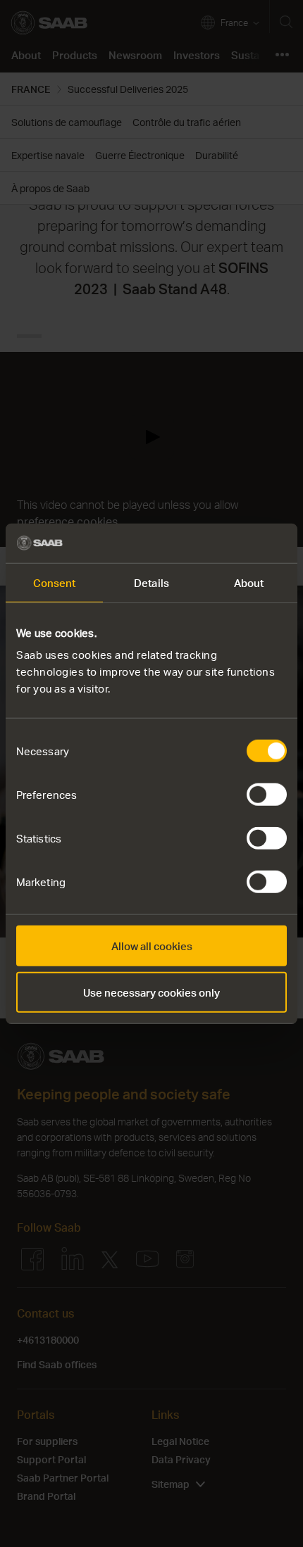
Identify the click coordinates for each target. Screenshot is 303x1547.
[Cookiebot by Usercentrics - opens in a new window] (225, 543)
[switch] (267, 794)
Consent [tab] (54, 582)
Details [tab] (151, 582)
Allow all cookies (151, 946)
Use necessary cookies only (151, 992)
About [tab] (249, 582)
